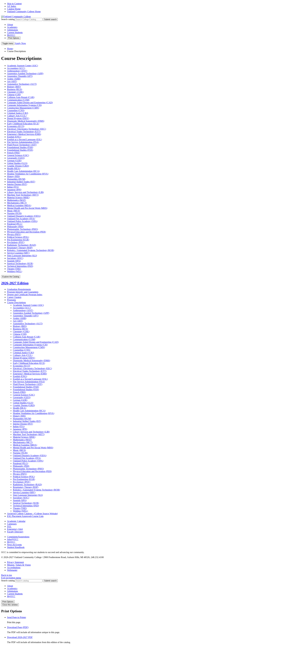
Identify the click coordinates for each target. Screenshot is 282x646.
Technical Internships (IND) (20, 266)
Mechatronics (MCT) (17, 203)
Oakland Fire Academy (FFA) (21, 218)
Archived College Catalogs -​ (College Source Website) (32, 513)
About (10, 24)
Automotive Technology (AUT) (22, 84)
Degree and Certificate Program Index (24, 294)
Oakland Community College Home (24, 11)
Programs (11, 300)
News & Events (14, 544)
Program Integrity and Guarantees (22, 292)
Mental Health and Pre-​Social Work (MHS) (33, 447)
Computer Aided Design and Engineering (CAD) (30, 102)
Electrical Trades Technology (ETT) (24, 131)
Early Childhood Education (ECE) (23, 123)
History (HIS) (13, 176)
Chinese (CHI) (14, 94)
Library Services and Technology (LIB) (25, 192)
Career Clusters (14, 297)
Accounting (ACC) (16, 68)
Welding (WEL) (14, 271)
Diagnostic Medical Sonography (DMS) (25, 121)
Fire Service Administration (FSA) (23, 142)
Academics (12, 27)
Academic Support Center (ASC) (22, 65)
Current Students (15, 32)
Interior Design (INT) (17, 184)
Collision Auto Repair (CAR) (20, 97)
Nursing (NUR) (14, 213)
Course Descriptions (16, 302)
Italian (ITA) (13, 187)
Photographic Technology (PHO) (22, 229)
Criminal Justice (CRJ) (17, 113)
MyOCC (11, 35)
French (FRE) (13, 152)
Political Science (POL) (18, 237)
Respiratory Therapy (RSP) (19, 247)
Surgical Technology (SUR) (20, 263)
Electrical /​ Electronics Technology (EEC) (32, 368)
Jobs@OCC (12, 539)
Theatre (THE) (14, 269)
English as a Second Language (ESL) (24, 139)
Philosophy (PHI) (15, 226)
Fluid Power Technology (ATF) (21, 145)
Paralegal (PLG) (14, 224)
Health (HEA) (13, 168)
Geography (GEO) (16, 158)
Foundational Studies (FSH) (20, 147)
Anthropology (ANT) (17, 71)
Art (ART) (12, 81)
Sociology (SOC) (15, 258)
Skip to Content (14, 3)
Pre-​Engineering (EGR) (24, 479)
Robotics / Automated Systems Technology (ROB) (30, 250)
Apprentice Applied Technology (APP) (25, 73)
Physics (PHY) (14, 234)
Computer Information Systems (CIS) (24, 105)
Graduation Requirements (19, 289)
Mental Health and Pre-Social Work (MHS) (27, 208)
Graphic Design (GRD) (18, 166)
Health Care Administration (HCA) (23, 171)
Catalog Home (14, 9)
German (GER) (14, 160)
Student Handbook (16, 547)
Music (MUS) (13, 210)
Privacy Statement (15, 562)
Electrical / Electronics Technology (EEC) (26, 129)
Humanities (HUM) (16, 179)
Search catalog (8, 19)
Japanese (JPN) (14, 189)
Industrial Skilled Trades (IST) (21, 181)
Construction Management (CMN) (23, 108)
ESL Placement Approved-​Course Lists (25, 516)
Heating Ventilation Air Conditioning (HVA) (27, 174)
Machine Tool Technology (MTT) (23, 195)
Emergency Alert (15, 529)
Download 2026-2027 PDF (20, 637)
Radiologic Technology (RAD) (21, 245)
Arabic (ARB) (13, 79)
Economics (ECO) (15, 126)
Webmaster (12, 570)
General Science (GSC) (18, 155)
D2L (9, 526)
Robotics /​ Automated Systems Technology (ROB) (36, 490)
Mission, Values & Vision (19, 565)
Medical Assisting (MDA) (19, 205)
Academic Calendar (16, 521)
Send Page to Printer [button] (16, 617)
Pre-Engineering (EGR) (18, 239)
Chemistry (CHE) (15, 92)
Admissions (12, 30)
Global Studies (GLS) (17, 163)
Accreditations (13, 567)
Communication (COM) (18, 100)
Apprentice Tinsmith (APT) (20, 76)
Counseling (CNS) (15, 110)
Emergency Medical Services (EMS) (24, 134)
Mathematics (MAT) (16, 200)
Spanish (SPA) (14, 261)
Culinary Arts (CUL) (16, 115)
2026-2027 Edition (14, 283)
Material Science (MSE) (18, 197)
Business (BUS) (14, 89)
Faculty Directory (15, 531)
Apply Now (20, 43)
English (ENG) (14, 137)
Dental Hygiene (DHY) (18, 118)
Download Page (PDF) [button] (17, 627)
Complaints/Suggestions (18, 536)
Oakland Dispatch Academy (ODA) (24, 216)
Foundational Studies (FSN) (20, 150)
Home (10, 48)
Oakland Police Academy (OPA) (22, 221)
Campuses (12, 524)
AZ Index (11, 6)
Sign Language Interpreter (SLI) (22, 255)
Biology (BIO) (14, 86)
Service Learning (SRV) (18, 253)
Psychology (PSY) (15, 242)
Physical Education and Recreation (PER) (26, 232)
